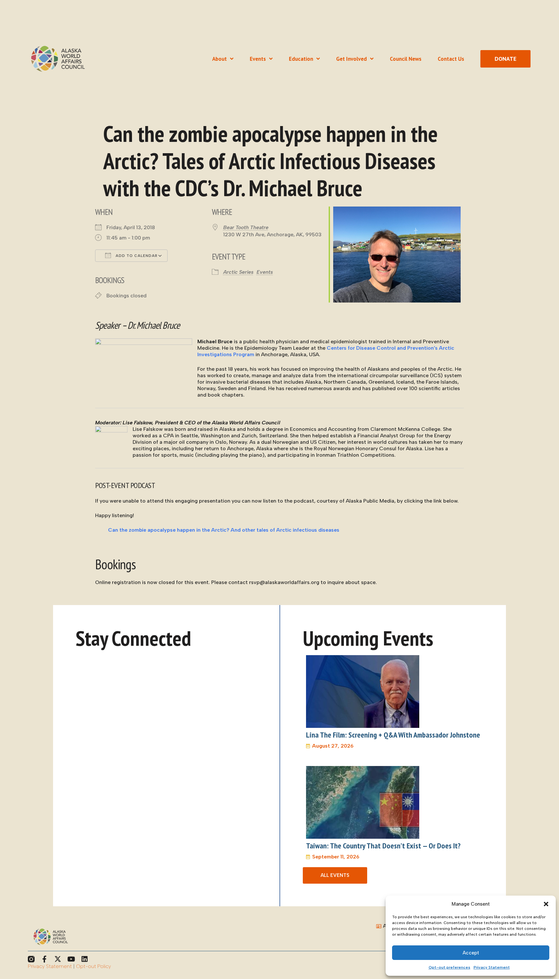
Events (258, 59)
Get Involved (351, 59)
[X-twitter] (57, 959)
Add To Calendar (136, 256)
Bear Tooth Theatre (246, 227)
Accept (471, 953)
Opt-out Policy (93, 966)
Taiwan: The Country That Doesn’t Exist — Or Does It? (383, 846)
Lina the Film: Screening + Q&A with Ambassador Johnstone (393, 735)
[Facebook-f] (44, 959)
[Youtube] (71, 959)
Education (301, 59)
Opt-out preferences (449, 967)
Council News (406, 59)
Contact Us (451, 59)
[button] (546, 904)
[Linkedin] (84, 959)
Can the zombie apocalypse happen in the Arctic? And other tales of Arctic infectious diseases (223, 530)
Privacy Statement (492, 967)
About (219, 59)
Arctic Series (238, 272)
